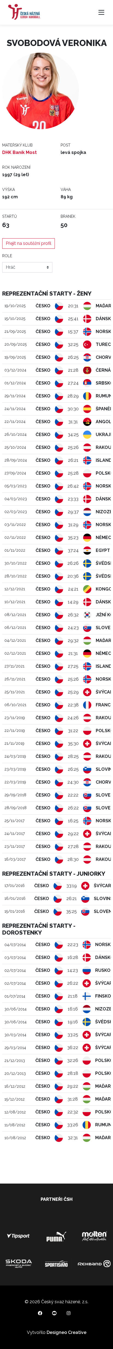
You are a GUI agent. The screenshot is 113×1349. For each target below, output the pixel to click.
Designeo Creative (66, 1332)
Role (7, 256)
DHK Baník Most (19, 152)
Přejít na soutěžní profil (28, 243)
